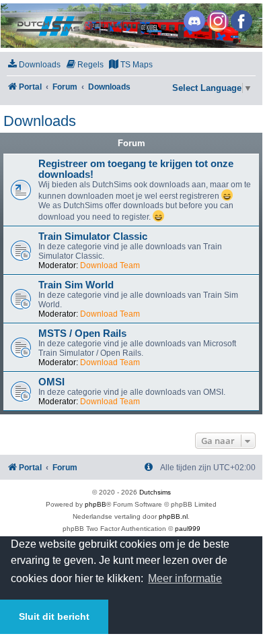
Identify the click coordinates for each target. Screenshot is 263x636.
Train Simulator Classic (92, 236)
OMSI (51, 382)
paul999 (187, 528)
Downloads (39, 121)
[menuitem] (34, 65)
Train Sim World (76, 285)
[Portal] (130, 25)
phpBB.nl (173, 516)
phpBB (95, 504)
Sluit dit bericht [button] (54, 616)
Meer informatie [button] (185, 578)
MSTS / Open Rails (82, 333)
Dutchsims (155, 492)
